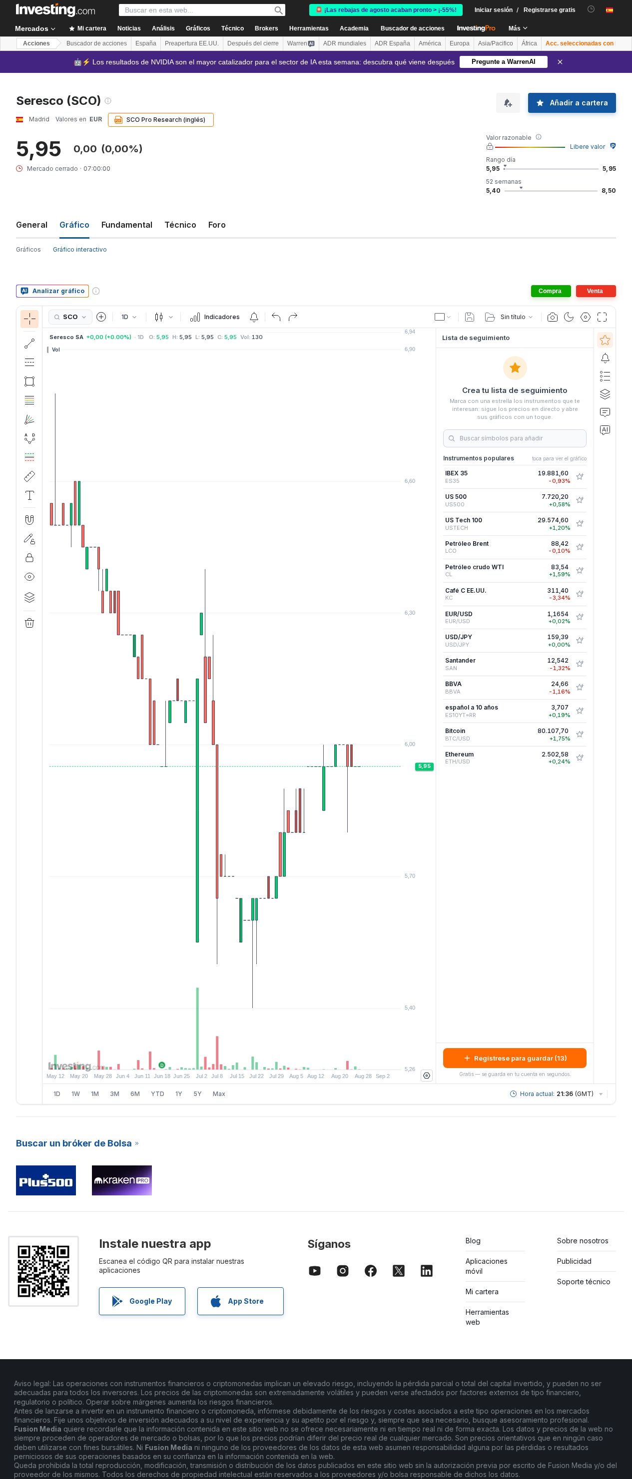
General (31, 225)
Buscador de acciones (413, 28)
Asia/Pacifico (495, 43)
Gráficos (28, 249)
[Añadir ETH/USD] (580, 758)
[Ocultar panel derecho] (433, 706)
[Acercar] (225, 1057)
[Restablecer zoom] (266, 1057)
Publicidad (574, 1261)
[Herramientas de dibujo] (45, 705)
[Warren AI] (605, 430)
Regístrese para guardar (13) (520, 1058)
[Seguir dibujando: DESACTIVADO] (29, 539)
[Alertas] (605, 358)
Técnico (180, 225)
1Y (178, 1094)
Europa (460, 43)
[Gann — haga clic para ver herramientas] (29, 419)
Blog (473, 1240)
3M (114, 1094)
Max (219, 1094)
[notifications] (591, 9)
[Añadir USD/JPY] (580, 641)
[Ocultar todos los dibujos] (29, 577)
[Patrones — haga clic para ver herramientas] (29, 438)
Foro (217, 225)
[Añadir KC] (580, 594)
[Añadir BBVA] (580, 688)
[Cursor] (29, 319)
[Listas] (605, 376)
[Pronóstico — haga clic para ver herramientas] (29, 457)
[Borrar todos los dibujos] (29, 623)
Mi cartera (482, 1291)
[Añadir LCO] (580, 547)
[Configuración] (427, 1076)
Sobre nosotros (583, 1240)
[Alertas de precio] (253, 317)
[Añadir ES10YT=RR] (580, 711)
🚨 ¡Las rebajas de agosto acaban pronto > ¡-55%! (386, 9)
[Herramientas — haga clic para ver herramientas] (29, 476)
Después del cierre (253, 43)
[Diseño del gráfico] (443, 317)
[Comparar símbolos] (101, 317)
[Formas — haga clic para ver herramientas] (29, 381)
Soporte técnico (584, 1281)
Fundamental (126, 225)
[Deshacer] (276, 317)
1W (75, 1094)
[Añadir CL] (580, 571)
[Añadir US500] (580, 500)
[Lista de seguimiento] (605, 340)
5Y (197, 1094)
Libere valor (587, 146)
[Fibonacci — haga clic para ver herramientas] (29, 400)
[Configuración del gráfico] (585, 317)
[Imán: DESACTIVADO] (29, 520)
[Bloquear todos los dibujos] (29, 558)
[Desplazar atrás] (239, 1057)
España (145, 43)
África (529, 43)
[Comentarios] (605, 412)
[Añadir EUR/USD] (580, 617)
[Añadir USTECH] (580, 524)
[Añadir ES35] (580, 477)
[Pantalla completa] (602, 317)
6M (135, 1094)
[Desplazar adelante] (252, 1057)
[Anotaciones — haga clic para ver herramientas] (29, 495)
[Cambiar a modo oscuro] (569, 317)
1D (56, 1094)
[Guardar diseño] (469, 317)
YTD (157, 1094)
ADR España (392, 43)
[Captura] (552, 317)
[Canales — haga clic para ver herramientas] (29, 362)
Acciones (36, 43)
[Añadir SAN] (580, 664)
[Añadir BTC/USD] (580, 734)
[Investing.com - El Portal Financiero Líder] (55, 10)
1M (95, 1094)
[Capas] (29, 597)
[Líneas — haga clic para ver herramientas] (29, 344)
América (430, 43)
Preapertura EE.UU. (192, 43)
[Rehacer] (292, 317)
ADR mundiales (344, 43)
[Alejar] (212, 1057)
